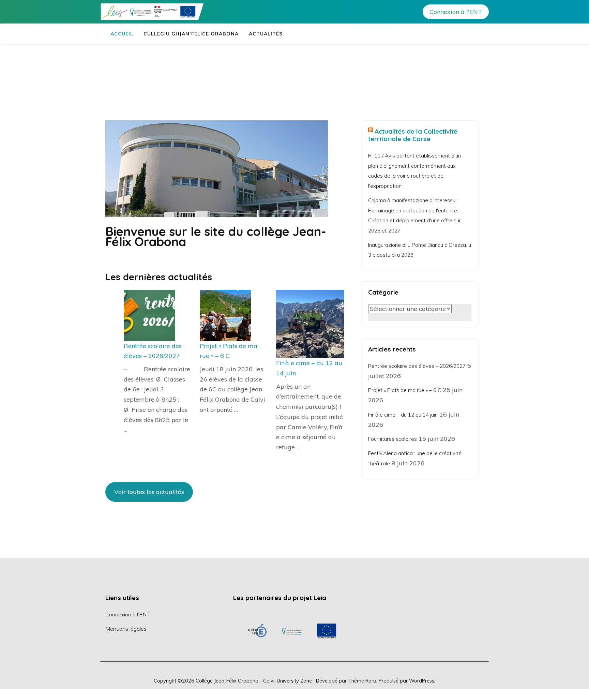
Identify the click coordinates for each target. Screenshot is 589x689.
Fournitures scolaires (392, 439)
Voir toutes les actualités (149, 492)
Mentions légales (126, 628)
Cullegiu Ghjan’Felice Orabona (191, 34)
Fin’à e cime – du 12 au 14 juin (403, 414)
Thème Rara (362, 680)
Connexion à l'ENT (455, 12)
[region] (292, 631)
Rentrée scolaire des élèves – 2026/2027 (417, 366)
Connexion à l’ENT (127, 614)
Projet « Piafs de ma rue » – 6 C (404, 390)
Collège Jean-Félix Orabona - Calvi (235, 680)
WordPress (421, 680)
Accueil (121, 34)
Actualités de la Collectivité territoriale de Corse (412, 135)
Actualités (266, 34)
